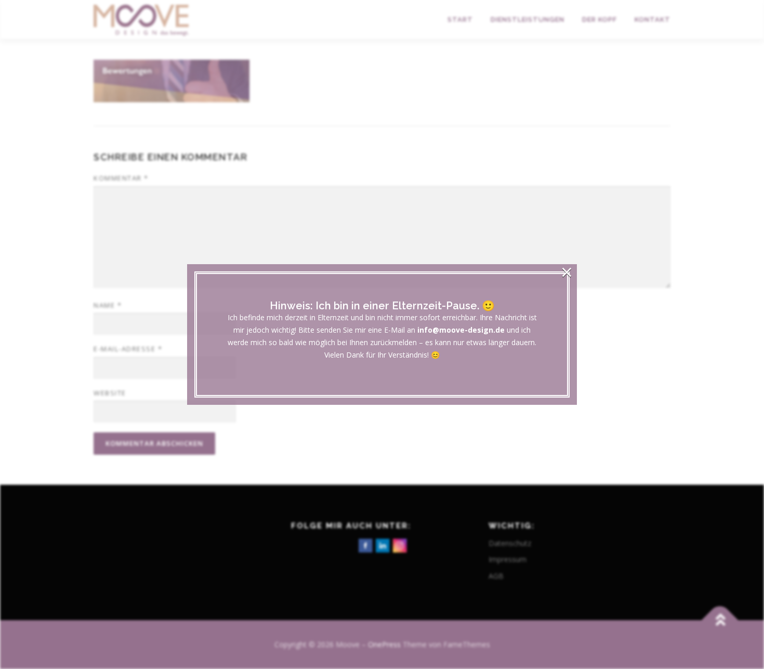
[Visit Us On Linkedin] (382, 544)
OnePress (384, 644)
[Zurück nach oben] (720, 620)
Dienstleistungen (527, 19)
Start (460, 19)
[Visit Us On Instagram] (399, 544)
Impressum (507, 559)
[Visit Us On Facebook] (365, 544)
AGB (496, 576)
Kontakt (652, 19)
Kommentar (121, 178)
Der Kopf (599, 19)
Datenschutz (510, 543)
